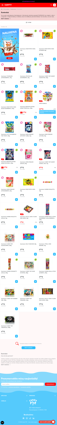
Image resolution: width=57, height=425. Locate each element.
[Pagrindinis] (1, 9)
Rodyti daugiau (28, 347)
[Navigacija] (2, 5)
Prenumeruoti (50, 384)
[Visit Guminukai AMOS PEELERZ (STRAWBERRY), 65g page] (9, 182)
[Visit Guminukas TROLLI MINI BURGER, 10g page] (47, 236)
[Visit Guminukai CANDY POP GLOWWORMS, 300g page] (9, 236)
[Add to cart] (35, 59)
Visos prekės (6, 9)
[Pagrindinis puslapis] (8, 5)
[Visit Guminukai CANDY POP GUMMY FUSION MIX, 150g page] (47, 69)
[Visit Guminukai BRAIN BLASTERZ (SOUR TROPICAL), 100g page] (28, 96)
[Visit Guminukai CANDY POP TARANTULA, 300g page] (9, 318)
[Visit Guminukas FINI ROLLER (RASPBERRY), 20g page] (28, 69)
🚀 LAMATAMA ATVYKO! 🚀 (28, 1)
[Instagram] (26, 418)
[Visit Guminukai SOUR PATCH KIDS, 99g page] (28, 182)
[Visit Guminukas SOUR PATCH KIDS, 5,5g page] (28, 35)
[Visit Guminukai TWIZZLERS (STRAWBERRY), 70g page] (9, 69)
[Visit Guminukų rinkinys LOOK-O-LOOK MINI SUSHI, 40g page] (28, 209)
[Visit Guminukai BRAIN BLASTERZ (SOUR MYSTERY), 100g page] (9, 154)
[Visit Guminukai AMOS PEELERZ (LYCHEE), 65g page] (47, 127)
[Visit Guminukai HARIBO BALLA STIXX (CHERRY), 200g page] (47, 264)
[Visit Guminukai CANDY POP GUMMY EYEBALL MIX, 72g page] (47, 154)
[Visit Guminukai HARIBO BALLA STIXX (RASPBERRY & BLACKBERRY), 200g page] (47, 209)
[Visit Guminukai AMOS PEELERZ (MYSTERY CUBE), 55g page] (28, 127)
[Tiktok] (30, 418)
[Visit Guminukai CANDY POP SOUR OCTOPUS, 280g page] (28, 264)
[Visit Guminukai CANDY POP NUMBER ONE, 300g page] (9, 291)
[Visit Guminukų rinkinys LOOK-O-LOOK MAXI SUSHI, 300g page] (47, 291)
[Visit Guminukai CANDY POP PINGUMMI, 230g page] (28, 291)
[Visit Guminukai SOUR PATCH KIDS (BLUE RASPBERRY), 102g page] (9, 96)
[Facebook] (23, 418)
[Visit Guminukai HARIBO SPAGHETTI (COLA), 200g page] (9, 264)
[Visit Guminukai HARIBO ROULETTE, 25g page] (47, 182)
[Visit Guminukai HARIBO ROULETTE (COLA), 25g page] (9, 209)
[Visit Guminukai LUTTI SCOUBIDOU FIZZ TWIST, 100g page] (9, 127)
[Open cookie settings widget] (2, 422)
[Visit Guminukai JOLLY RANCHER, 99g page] (28, 236)
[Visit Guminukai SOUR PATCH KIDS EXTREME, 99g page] (47, 35)
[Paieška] (51, 5)
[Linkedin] (33, 418)
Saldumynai (13, 9)
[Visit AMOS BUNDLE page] (47, 96)
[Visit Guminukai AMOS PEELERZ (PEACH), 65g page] (28, 154)
